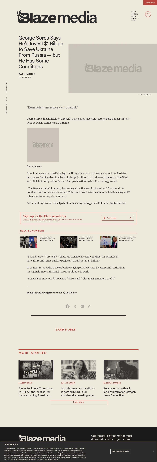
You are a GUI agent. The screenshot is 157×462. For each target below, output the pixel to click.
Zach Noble (27, 74)
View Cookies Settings (120, 451)
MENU (148, 14)
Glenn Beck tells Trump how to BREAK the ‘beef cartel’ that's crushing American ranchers (36, 392)
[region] (78, 451)
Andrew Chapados (112, 383)
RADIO (133, 16)
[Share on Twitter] (75, 306)
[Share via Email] (82, 306)
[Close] (153, 451)
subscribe (150, 2)
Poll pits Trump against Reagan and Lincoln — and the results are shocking (47, 238)
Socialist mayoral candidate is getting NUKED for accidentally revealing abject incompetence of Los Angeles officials (78, 392)
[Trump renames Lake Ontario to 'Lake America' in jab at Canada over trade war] (108, 241)
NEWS (133, 12)
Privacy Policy (46, 219)
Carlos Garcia (68, 383)
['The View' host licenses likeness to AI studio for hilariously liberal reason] (68, 241)
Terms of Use (56, 219)
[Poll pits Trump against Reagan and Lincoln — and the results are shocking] (28, 241)
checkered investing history (89, 118)
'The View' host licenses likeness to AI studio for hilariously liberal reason (86, 238)
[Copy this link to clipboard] (89, 306)
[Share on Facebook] (68, 306)
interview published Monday (49, 173)
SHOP (133, 20)
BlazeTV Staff (25, 383)
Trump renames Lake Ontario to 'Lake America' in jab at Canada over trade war (127, 238)
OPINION (134, 14)
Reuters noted (118, 203)
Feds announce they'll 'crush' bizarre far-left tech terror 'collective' (120, 392)
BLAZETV (134, 18)
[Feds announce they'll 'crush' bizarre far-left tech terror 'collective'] (121, 369)
